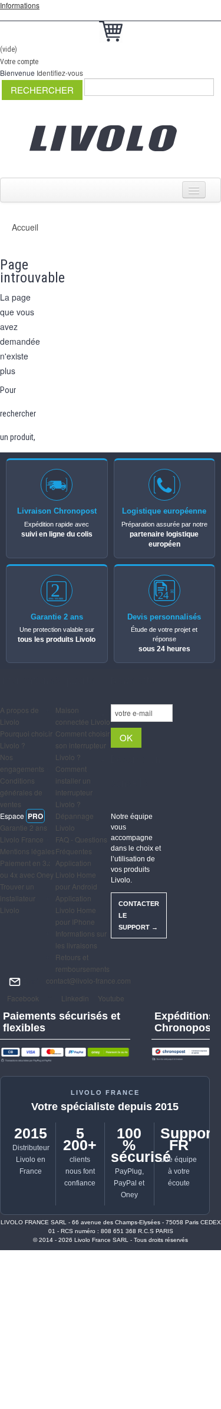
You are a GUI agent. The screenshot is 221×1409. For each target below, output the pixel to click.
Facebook (22, 998)
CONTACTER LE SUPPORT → (138, 915)
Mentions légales (27, 851)
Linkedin (74, 998)
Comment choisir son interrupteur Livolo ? (82, 745)
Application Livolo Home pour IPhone (75, 910)
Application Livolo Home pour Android (76, 874)
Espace (21, 816)
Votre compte (19, 62)
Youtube (110, 998)
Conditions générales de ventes (21, 792)
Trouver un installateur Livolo (17, 898)
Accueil (25, 227)
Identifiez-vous (60, 73)
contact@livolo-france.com (88, 980)
